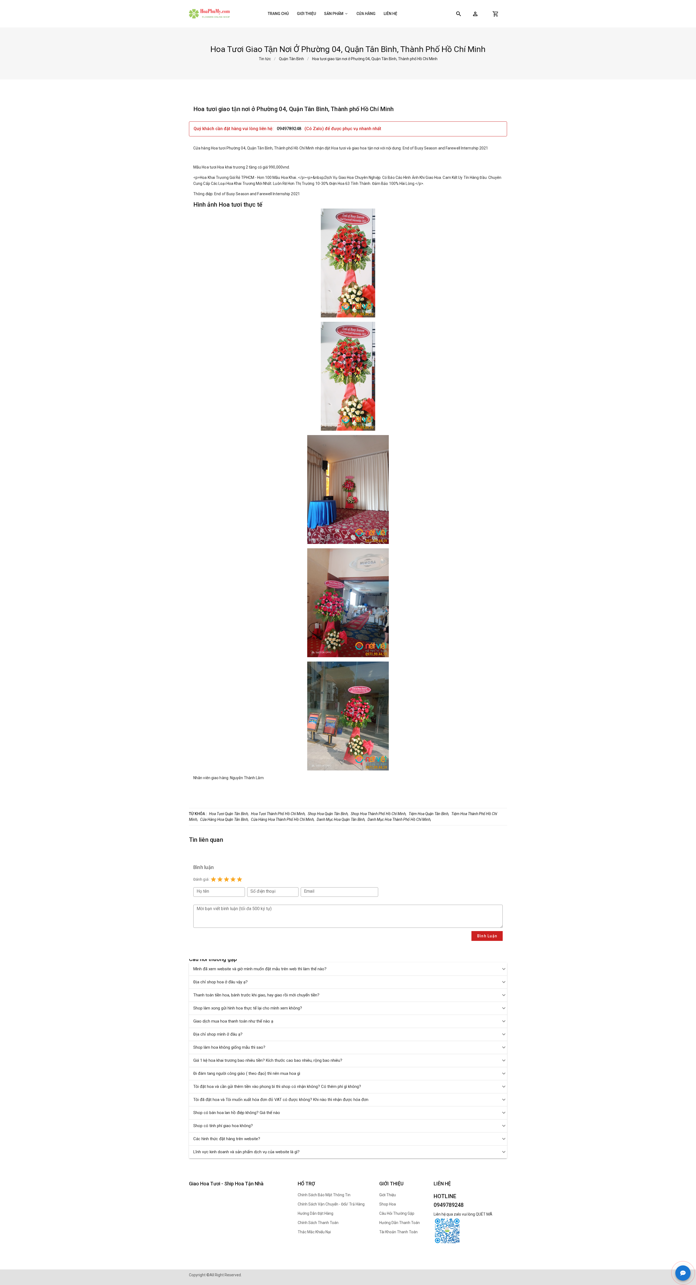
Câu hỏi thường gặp (396, 1213)
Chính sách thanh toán (318, 1223)
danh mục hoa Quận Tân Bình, (341, 819)
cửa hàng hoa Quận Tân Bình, (224, 819)
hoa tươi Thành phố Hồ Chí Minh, (278, 814)
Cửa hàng (365, 13)
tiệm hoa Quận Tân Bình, (429, 814)
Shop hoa (387, 1204)
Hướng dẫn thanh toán (399, 1223)
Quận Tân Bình (291, 59)
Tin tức (265, 59)
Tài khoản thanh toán (398, 1232)
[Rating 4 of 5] (233, 879)
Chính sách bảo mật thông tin (324, 1195)
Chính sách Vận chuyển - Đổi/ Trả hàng (331, 1204)
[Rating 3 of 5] (226, 879)
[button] (475, 14)
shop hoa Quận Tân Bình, (328, 814)
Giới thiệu (306, 13)
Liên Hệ (390, 13)
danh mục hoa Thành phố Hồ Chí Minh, (399, 819)
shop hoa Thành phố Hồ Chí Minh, (378, 814)
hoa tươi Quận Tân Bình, (229, 814)
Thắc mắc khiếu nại (314, 1232)
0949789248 (289, 128)
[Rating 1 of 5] (213, 879)
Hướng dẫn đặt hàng (315, 1213)
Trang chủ (278, 13)
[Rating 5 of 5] (239, 879)
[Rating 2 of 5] (220, 879)
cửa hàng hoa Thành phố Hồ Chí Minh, (283, 819)
